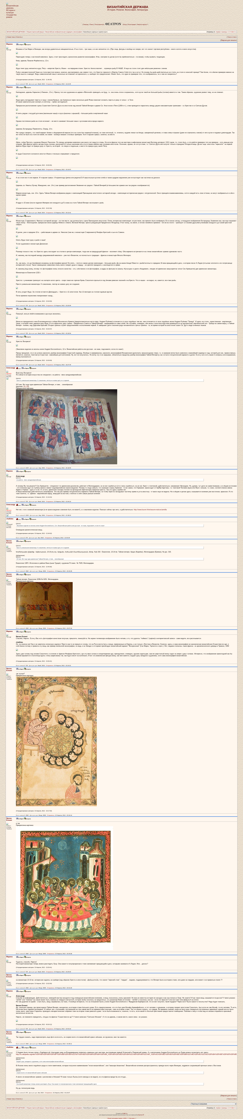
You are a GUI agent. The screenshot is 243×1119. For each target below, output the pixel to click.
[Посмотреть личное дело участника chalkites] (32, 519)
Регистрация (132, 24)
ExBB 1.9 (125, 1113)
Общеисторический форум (35, 32)
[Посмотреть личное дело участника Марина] (27, 45)
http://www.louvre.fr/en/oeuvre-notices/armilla (150, 510)
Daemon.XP (141, 1115)
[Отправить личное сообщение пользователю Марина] (20, 45)
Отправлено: (50, 84)
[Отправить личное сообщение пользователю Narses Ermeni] (20, 541)
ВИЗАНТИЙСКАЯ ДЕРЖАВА (16, 32)
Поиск (92, 24)
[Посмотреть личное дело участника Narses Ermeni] (27, 541)
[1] (24, 386)
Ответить (19, 37)
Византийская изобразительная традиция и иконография (63, 32)
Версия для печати (228, 40)
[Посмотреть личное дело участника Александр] (32, 368)
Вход (124, 24)
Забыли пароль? (142, 24)
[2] (27, 386)
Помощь (85, 24)
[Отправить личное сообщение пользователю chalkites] (25, 519)
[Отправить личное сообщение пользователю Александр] (25, 368)
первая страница (221, 32)
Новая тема (11, 37)
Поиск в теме (231, 37)
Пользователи (99, 24)
